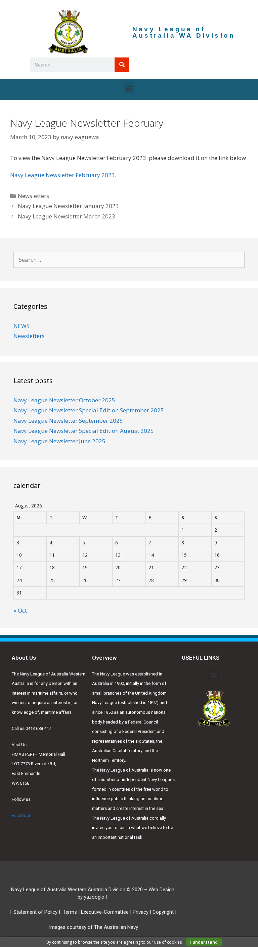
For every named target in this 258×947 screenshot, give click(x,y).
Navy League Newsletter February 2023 (62, 175)
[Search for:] (129, 259)
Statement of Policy (35, 912)
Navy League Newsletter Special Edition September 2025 (88, 410)
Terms (70, 912)
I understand (204, 942)
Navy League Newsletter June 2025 (59, 441)
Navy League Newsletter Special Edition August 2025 (83, 431)
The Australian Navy (116, 927)
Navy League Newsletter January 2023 (68, 206)
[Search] (122, 64)
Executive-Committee (105, 912)
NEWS (21, 326)
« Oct (20, 610)
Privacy (140, 912)
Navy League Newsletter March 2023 (66, 216)
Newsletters (33, 196)
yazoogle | (96, 897)
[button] (129, 87)
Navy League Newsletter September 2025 (68, 420)
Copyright (163, 912)
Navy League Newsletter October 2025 (64, 400)
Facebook (22, 815)
